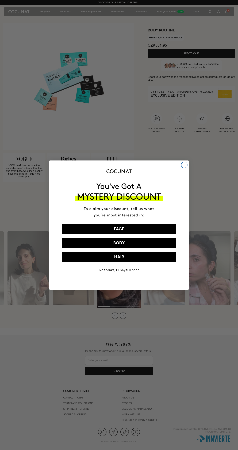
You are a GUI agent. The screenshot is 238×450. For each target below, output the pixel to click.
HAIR (119, 257)
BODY (119, 243)
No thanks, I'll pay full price (119, 270)
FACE (119, 229)
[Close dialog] (184, 165)
